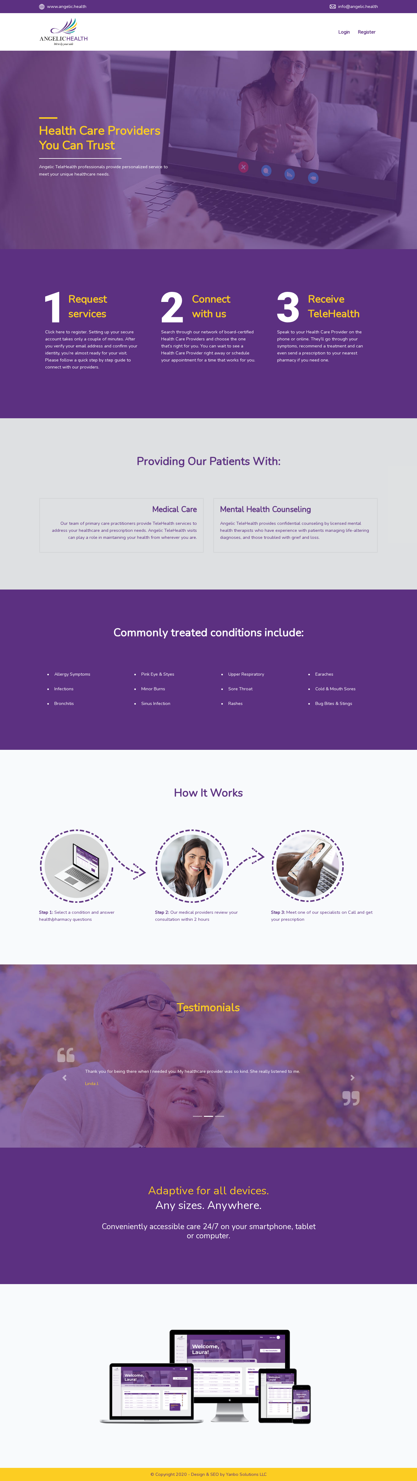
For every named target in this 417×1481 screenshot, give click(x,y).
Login (344, 32)
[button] (64, 1077)
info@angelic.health (357, 6)
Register (366, 32)
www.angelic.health (66, 6)
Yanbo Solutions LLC (246, 1474)
